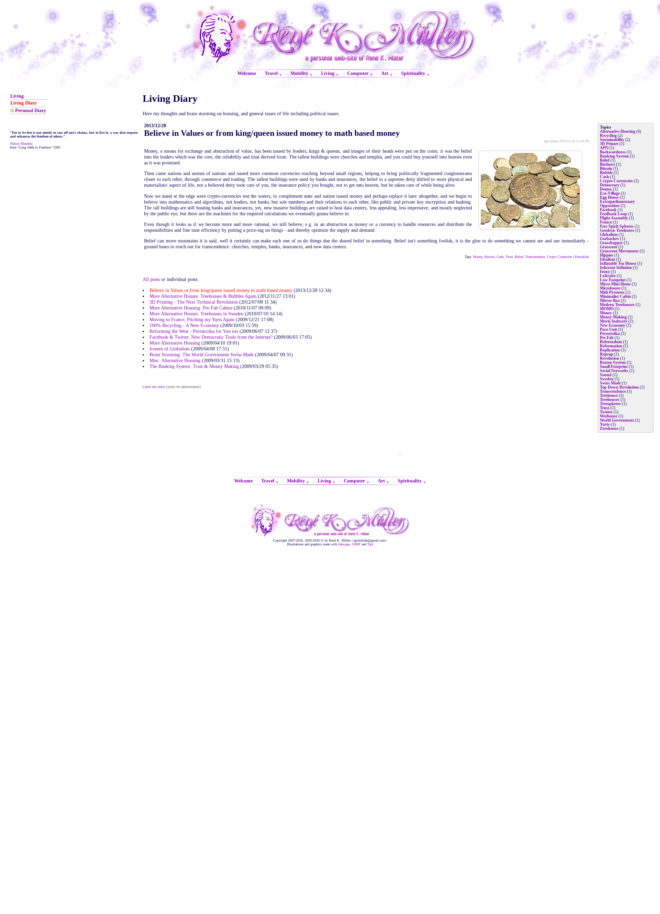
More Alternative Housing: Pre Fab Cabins (191, 308)
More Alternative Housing (175, 343)
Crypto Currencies (559, 257)
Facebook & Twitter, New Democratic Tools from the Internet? (211, 337)
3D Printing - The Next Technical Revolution (194, 302)
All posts (151, 279)
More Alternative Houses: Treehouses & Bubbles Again (203, 296)
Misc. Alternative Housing (175, 360)
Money (477, 257)
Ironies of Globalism (170, 348)
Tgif (370, 544)
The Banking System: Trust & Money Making (194, 366)
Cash (500, 257)
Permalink (582, 257)
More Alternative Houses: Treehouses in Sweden (196, 313)
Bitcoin (489, 257)
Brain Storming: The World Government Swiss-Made (202, 354)
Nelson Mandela (21, 143)
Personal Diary (30, 110)
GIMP (356, 544)
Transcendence (535, 257)
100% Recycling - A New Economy (184, 325)
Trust (509, 257)
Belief (519, 257)
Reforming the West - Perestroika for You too (194, 331)
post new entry (155, 387)
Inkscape (344, 544)
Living (17, 96)
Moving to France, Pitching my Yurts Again (192, 319)
